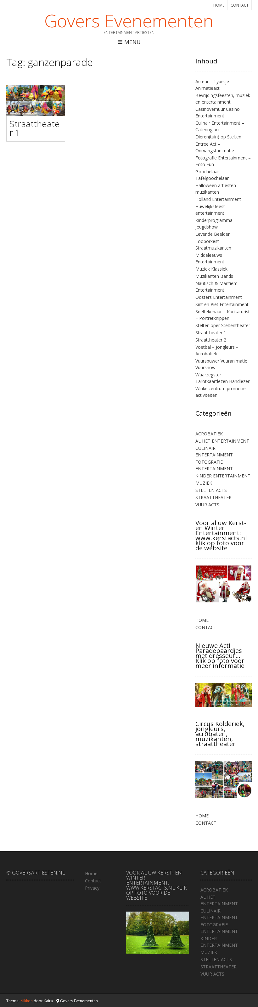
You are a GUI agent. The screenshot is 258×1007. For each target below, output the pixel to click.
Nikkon (26, 1001)
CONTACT (240, 5)
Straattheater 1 (34, 128)
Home (91, 873)
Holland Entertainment (218, 199)
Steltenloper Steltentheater (222, 325)
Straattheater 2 (210, 340)
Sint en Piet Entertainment (222, 304)
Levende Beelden (213, 234)
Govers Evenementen (129, 20)
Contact (93, 881)
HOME (218, 5)
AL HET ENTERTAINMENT (222, 441)
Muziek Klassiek (211, 269)
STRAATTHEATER (213, 497)
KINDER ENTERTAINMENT (222, 476)
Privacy (92, 888)
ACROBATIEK (209, 434)
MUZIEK (203, 483)
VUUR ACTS (207, 505)
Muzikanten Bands (214, 276)
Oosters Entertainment (218, 297)
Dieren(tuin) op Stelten (218, 137)
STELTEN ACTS (211, 490)
